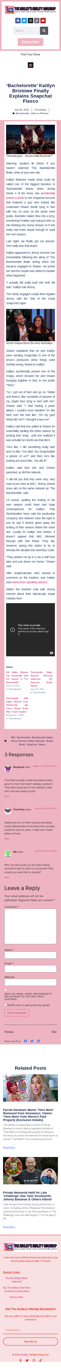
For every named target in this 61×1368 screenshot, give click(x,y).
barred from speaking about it (29, 582)
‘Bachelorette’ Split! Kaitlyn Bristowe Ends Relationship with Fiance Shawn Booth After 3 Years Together (17, 705)
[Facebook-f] (20, 1360)
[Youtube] (43, 20)
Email (9, 963)
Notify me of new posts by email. (28, 1005)
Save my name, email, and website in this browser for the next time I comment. (28, 996)
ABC (13, 737)
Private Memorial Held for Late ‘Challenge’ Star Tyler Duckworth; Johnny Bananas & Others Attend (27, 1196)
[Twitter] (24, 20)
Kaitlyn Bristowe (36, 741)
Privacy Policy (17, 1297)
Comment (11, 906)
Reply (6, 796)
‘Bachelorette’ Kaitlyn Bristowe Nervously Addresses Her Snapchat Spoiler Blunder (41, 679)
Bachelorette (22, 113)
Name (9, 950)
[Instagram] (30, 20)
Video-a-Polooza (39, 113)
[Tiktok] (36, 20)
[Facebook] (18, 20)
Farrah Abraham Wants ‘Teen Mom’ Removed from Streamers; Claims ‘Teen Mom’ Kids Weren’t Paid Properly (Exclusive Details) (28, 1115)
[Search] (44, 31)
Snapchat (32, 744)
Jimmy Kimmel (18, 741)
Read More (9, 1147)
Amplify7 (24, 1354)
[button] (30, 65)
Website (9, 977)
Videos (41, 744)
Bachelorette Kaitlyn (42, 737)
